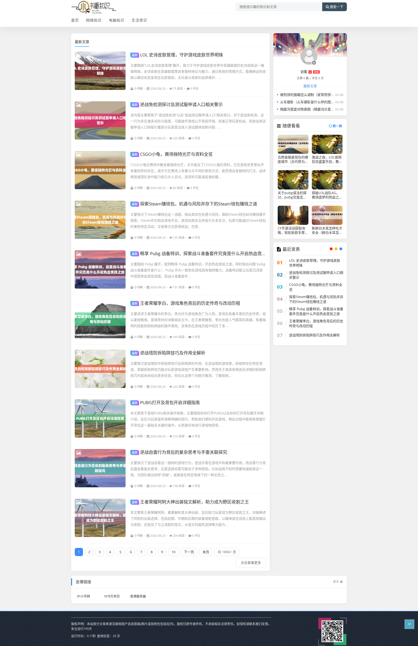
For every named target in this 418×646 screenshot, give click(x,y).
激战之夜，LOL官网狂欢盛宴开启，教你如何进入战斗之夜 (327, 159)
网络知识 (94, 20)
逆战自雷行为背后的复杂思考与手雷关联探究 (179, 452)
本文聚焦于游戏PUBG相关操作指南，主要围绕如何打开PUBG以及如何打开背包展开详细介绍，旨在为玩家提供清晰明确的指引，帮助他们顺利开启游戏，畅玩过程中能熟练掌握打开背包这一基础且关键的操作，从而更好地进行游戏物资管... (198, 419)
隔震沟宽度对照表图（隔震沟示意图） (309, 109)
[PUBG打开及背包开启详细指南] (100, 418)
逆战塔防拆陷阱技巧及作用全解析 (168, 353)
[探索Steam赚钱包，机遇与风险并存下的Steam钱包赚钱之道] (100, 220)
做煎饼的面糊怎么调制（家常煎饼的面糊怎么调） (317, 94)
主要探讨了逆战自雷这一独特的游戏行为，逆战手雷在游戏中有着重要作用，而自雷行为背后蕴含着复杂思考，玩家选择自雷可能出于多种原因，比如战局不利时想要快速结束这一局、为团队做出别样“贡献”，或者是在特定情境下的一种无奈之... (198, 468)
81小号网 (83, 596)
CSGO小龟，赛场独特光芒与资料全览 (172, 154)
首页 (75, 20)
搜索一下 (336, 7)
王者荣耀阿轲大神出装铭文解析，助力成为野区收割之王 (190, 502)
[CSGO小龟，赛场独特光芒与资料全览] (100, 170)
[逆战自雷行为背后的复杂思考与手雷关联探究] (100, 468)
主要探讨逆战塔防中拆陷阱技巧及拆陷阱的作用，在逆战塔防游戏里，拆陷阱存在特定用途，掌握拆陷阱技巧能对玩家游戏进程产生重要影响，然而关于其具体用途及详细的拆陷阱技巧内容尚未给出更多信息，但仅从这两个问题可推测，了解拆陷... (198, 369)
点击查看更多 (251, 562)
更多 (336, 582)
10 (173, 552)
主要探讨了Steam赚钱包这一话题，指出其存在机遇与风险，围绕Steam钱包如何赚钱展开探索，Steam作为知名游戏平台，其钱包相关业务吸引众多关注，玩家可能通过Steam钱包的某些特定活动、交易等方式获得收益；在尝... (198, 220)
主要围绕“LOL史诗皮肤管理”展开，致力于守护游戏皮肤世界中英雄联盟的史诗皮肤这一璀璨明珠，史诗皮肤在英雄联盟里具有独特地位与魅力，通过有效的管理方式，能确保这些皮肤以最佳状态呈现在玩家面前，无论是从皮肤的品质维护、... (198, 71)
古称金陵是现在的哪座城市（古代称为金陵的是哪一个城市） (293, 159)
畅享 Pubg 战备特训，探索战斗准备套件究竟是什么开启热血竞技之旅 (203, 253)
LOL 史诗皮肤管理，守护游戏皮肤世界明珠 (177, 55)
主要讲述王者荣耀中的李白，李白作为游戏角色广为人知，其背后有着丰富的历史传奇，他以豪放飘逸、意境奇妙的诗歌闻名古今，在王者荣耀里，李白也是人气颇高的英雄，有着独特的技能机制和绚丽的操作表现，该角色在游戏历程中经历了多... (198, 319)
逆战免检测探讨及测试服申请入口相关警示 (177, 104)
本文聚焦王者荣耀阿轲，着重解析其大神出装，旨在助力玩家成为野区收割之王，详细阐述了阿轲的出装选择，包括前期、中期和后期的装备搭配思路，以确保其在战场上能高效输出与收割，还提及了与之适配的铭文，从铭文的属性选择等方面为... (198, 518)
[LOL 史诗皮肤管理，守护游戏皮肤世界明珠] (100, 71)
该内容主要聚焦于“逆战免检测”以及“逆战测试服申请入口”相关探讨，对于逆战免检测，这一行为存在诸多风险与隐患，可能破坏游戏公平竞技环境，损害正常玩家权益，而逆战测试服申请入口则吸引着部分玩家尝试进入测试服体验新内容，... (198, 121)
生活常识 (139, 20)
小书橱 (138, 89)
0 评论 (194, 89)
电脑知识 (116, 20)
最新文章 (82, 41)
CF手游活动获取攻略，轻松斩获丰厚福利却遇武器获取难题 (293, 230)
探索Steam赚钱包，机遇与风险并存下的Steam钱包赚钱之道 (194, 204)
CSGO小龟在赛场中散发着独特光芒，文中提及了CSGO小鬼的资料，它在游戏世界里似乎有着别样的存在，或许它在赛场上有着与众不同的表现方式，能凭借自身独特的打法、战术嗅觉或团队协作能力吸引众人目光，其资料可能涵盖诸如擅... (198, 170)
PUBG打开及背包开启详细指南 (166, 402)
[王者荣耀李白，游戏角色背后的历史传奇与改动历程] (100, 319)
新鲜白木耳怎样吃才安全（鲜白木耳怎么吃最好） (327, 230)
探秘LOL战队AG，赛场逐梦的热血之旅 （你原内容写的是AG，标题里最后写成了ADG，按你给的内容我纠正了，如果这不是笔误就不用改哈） (327, 195)
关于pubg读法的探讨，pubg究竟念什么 (292, 195)
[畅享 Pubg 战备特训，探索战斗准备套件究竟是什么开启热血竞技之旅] (100, 269)
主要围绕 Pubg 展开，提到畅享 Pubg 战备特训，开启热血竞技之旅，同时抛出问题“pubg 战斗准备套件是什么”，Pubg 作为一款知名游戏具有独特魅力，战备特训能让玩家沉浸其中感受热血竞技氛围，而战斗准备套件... (197, 270)
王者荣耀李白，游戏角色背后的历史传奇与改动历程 (186, 303)
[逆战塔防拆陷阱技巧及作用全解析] (100, 369)
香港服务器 (138, 596)
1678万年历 (112, 596)
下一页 (189, 552)
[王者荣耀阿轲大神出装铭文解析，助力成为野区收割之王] (100, 518)
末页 (205, 552)
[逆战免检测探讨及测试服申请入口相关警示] (100, 120)
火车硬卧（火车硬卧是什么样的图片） (309, 102)
